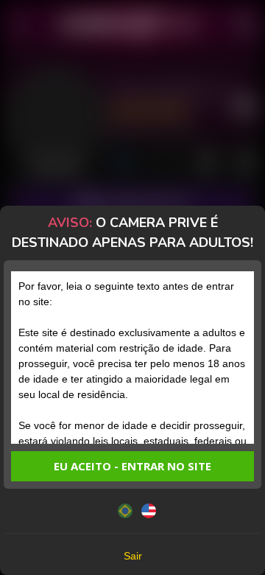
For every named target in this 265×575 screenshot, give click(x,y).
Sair (133, 556)
